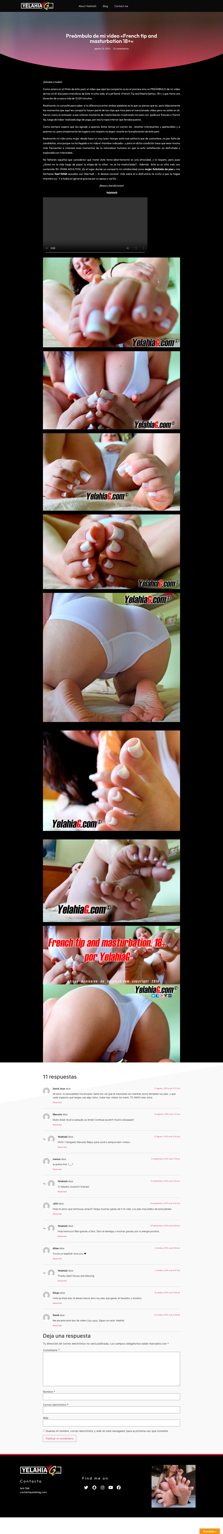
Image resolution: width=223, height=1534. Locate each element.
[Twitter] (86, 1487)
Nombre (49, 1391)
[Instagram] (102, 1487)
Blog (105, 6)
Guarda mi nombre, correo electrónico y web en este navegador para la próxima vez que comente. (107, 1431)
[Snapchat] (94, 1487)
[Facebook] (119, 1487)
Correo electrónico (55, 1404)
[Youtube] (111, 1487)
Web (45, 1418)
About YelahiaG (87, 6)
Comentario (51, 1350)
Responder (57, 1102)
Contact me (121, 6)
